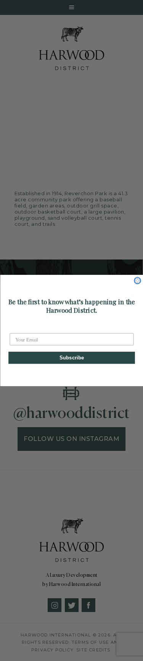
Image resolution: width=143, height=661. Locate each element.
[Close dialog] (137, 280)
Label (16, 327)
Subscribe (71, 357)
